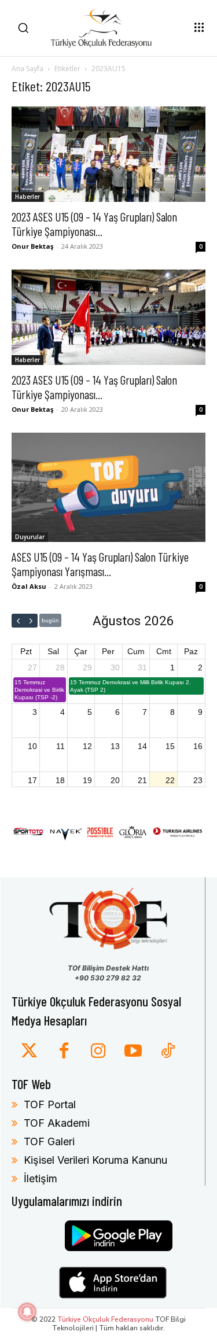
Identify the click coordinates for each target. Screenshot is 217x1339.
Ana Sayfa (27, 68)
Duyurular (30, 537)
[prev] (18, 621)
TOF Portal (50, 1104)
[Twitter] (29, 1051)
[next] (31, 621)
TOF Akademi (57, 1123)
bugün (50, 620)
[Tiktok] (167, 1051)
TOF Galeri (49, 1141)
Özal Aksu (29, 586)
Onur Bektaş (32, 246)
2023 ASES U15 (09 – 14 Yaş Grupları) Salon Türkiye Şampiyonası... (94, 223)
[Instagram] (98, 1051)
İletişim (40, 1178)
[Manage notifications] (27, 1312)
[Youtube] (133, 1051)
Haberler (27, 197)
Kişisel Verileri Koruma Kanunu (95, 1160)
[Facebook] (63, 1051)
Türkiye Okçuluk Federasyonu (105, 1319)
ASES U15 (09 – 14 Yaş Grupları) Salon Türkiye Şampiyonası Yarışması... (100, 563)
